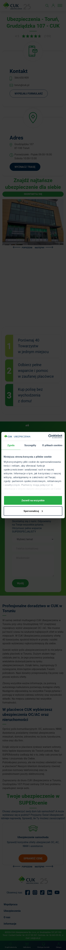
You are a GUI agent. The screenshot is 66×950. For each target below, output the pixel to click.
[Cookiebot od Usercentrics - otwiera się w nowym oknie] (48, 436)
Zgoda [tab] (11, 445)
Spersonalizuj (31, 510)
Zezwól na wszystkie (33, 500)
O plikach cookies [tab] (52, 445)
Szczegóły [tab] (30, 445)
